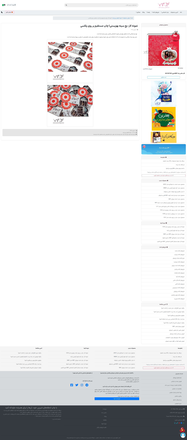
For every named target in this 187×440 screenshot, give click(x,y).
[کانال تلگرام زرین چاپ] (181, 423)
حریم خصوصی (178, 403)
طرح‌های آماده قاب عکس (178, 280)
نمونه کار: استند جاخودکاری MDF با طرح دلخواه (173, 238)
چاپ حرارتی (114, 134)
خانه (181, 12)
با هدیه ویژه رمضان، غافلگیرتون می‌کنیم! (175, 168)
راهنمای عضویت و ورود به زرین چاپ (173, 385)
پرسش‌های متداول (177, 400)
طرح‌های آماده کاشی (179, 284)
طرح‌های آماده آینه (180, 277)
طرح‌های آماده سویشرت (179, 262)
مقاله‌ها (105, 420)
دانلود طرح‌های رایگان (102, 427)
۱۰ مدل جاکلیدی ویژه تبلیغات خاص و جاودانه (174, 192)
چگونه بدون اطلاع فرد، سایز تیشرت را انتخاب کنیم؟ (172, 308)
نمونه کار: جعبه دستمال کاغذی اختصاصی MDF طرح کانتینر (170, 241)
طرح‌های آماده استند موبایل (178, 265)
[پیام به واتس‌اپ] (183, 423)
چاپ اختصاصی (165, 12)
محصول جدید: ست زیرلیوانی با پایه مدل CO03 (173, 214)
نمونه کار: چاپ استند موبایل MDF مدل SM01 (173, 234)
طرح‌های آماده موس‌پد (179, 299)
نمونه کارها (104, 424)
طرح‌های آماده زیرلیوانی (179, 291)
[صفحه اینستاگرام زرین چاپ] (179, 423)
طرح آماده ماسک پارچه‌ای (178, 258)
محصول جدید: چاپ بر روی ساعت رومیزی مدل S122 (172, 210)
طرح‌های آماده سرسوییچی (178, 288)
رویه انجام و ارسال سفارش (175, 392)
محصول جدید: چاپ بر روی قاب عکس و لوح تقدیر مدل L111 (170, 206)
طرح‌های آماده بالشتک (179, 273)
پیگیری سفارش (178, 396)
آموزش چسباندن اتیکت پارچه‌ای (177, 334)
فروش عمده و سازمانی (176, 381)
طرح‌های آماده (156, 12)
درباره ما (105, 409)
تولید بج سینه (127, 134)
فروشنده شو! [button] (117, 399)
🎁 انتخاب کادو (9, 12)
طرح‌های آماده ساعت (179, 251)
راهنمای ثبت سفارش (177, 389)
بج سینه (132, 134)
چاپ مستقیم (102, 134)
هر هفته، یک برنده (180, 165)
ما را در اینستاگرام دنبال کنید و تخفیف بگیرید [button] (163, 175)
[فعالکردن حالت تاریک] (2, 12)
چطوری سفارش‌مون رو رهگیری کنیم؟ (176, 315)
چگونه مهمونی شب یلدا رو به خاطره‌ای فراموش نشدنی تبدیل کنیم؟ (169, 312)
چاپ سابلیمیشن (108, 134)
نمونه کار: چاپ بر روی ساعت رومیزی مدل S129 (173, 227)
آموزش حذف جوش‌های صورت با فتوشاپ (175, 337)
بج (135, 134)
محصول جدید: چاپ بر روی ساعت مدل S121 (174, 217)
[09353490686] (175, 423)
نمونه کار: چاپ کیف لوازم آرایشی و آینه (175, 230)
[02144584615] (177, 423)
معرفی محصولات (126, 18)
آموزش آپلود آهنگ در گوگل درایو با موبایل (174, 341)
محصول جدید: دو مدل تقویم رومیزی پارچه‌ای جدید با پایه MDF (169, 203)
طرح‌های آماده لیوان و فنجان (177, 295)
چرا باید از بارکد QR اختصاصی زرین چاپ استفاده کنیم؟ (171, 319)
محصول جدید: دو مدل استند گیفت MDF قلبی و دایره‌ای (171, 195)
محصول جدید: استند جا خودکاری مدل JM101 (173, 184)
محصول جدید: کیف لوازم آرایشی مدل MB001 (173, 188)
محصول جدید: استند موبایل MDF (176, 199)
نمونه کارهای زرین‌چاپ (117, 18)
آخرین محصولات (174, 12)
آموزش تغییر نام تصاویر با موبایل (176, 330)
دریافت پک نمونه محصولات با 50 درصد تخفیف (173, 161)
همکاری (138, 12)
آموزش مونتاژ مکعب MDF (178, 326)
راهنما (148, 12)
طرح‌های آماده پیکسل (179, 269)
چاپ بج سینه (119, 134)
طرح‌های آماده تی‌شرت (179, 254)
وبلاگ (143, 12)
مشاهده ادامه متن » (56, 419)
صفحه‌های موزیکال (177, 378)
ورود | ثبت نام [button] (11, 5)
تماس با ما (104, 413)
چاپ (124, 134)
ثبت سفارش (163, 77)
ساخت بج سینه (96, 134)
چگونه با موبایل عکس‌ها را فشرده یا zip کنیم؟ (174, 323)
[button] (3, 5)
